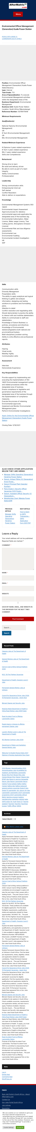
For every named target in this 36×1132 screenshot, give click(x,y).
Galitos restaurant (21, 786)
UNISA (19, 806)
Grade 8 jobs (24, 788)
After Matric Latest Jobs (14, 827)
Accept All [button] (20, 1127)
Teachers (11, 804)
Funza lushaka (12, 784)
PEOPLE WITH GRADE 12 (9, 36)
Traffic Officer (11, 806)
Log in (4, 1072)
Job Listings (6, 1105)
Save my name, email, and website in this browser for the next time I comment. (17, 609)
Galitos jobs (11, 786)
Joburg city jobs (24, 790)
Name (5, 573)
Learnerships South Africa (12, 38)
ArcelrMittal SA (22, 770)
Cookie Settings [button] (9, 1127)
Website (5, 594)
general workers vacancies (11, 788)
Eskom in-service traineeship (19, 779)
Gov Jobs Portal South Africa (12, 1102)
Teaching (18, 804)
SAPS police (6, 801)
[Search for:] (16, 627)
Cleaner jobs (25, 777)
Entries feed (6, 1074)
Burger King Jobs (19, 775)
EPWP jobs (5, 779)
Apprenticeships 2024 (18, 768)
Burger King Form (7, 775)
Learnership (6, 792)
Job (17, 790)
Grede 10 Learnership (9, 790)
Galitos (19, 784)
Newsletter (6, 1108)
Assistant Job (6, 772)
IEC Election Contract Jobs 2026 (12, 739)
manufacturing (7, 799)
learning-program (12, 797)
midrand (21, 799)
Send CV (20, 801)
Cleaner (18, 777)
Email (5, 583)
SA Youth (13, 801)
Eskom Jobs (6, 781)
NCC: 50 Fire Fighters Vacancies (12, 674)
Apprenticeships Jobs (9, 770)
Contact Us (6, 1099)
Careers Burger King (8, 777)
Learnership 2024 (16, 792)
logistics (21, 797)
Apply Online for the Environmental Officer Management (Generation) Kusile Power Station (18, 418)
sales (26, 799)
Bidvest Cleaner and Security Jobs (13, 703)
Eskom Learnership (16, 781)
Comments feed (7, 1077)
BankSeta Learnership (18, 772)
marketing (15, 799)
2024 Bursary (6, 768)
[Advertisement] (18, 63)
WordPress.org (7, 1079)
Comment (6, 545)
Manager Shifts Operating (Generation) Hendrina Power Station (10, 518)
